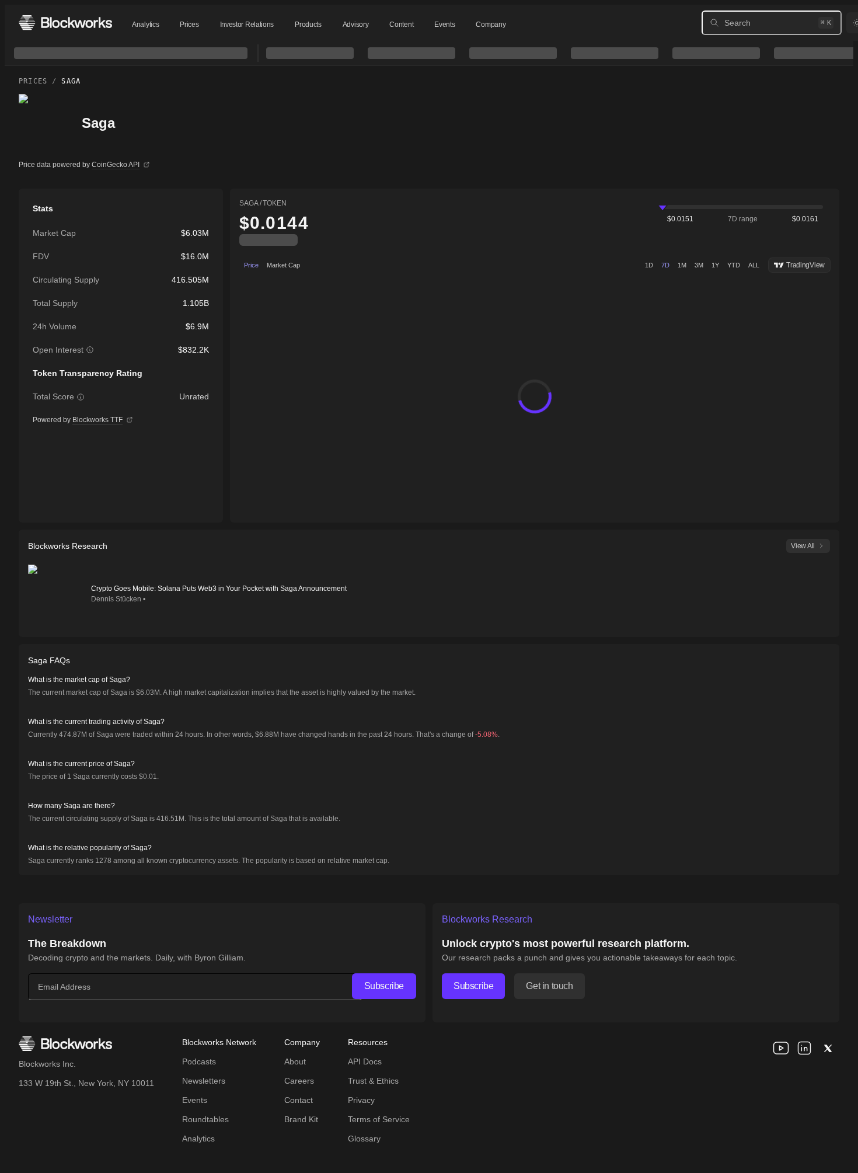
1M (682, 265)
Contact (298, 1100)
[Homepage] (65, 22)
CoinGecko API (115, 165)
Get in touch (549, 986)
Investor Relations (247, 24)
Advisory (356, 24)
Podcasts (199, 1061)
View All (803, 546)
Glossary (364, 1138)
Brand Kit (301, 1119)
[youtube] (781, 1048)
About (295, 1061)
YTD (733, 265)
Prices (189, 24)
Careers (299, 1080)
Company (490, 24)
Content (401, 24)
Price (251, 265)
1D (649, 265)
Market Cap (283, 265)
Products (308, 24)
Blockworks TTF (97, 420)
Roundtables (205, 1119)
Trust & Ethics (373, 1080)
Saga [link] (71, 81)
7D (665, 265)
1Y (715, 265)
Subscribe (384, 986)
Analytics (145, 24)
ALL (753, 265)
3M (699, 265)
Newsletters (203, 1080)
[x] (827, 1048)
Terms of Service (379, 1119)
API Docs (365, 1061)
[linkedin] (804, 1048)
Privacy (361, 1100)
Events (444, 24)
